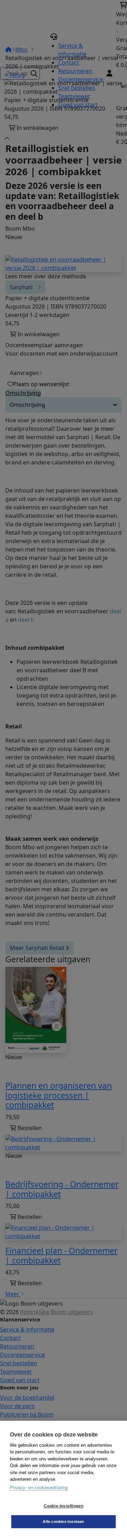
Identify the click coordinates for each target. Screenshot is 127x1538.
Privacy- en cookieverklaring (39, 1487)
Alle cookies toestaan (63, 1521)
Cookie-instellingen (64, 1506)
